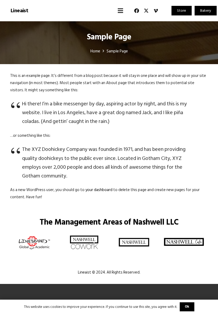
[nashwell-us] (134, 235)
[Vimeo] (156, 10)
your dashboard (98, 190)
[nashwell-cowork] (84, 235)
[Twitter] (146, 10)
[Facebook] (136, 10)
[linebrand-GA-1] (34, 235)
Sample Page (109, 37)
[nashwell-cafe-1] (184, 235)
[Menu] (120, 10)
